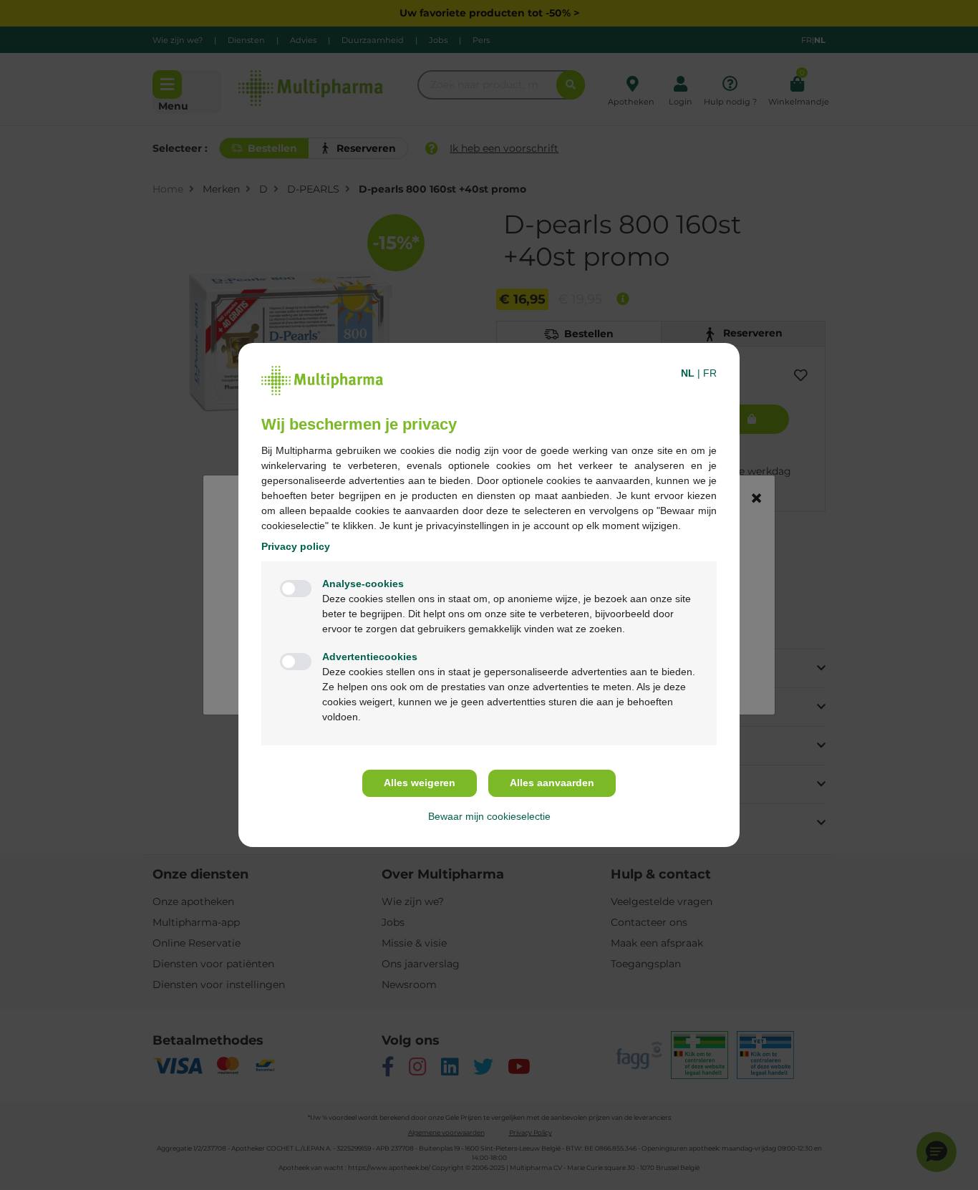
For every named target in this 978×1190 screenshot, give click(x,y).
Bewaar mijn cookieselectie (489, 816)
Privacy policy (295, 546)
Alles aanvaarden (552, 782)
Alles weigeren (419, 782)
